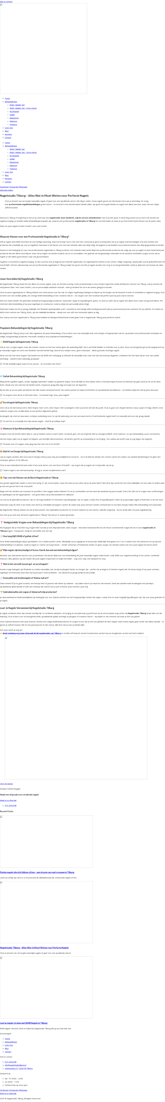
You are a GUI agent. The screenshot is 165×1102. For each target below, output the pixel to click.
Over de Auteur (6, 783)
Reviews (8, 134)
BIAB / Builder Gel (17, 105)
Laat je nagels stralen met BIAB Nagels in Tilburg (23, 1023)
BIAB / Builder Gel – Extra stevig (23, 108)
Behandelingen (11, 101)
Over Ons (9, 128)
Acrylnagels (14, 111)
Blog (7, 131)
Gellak (12, 114)
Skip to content (6, 1)
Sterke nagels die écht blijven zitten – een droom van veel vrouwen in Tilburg (37, 872)
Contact (8, 137)
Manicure (13, 121)
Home (7, 98)
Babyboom (14, 118)
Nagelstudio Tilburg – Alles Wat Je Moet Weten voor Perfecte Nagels (34, 947)
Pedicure (13, 124)
